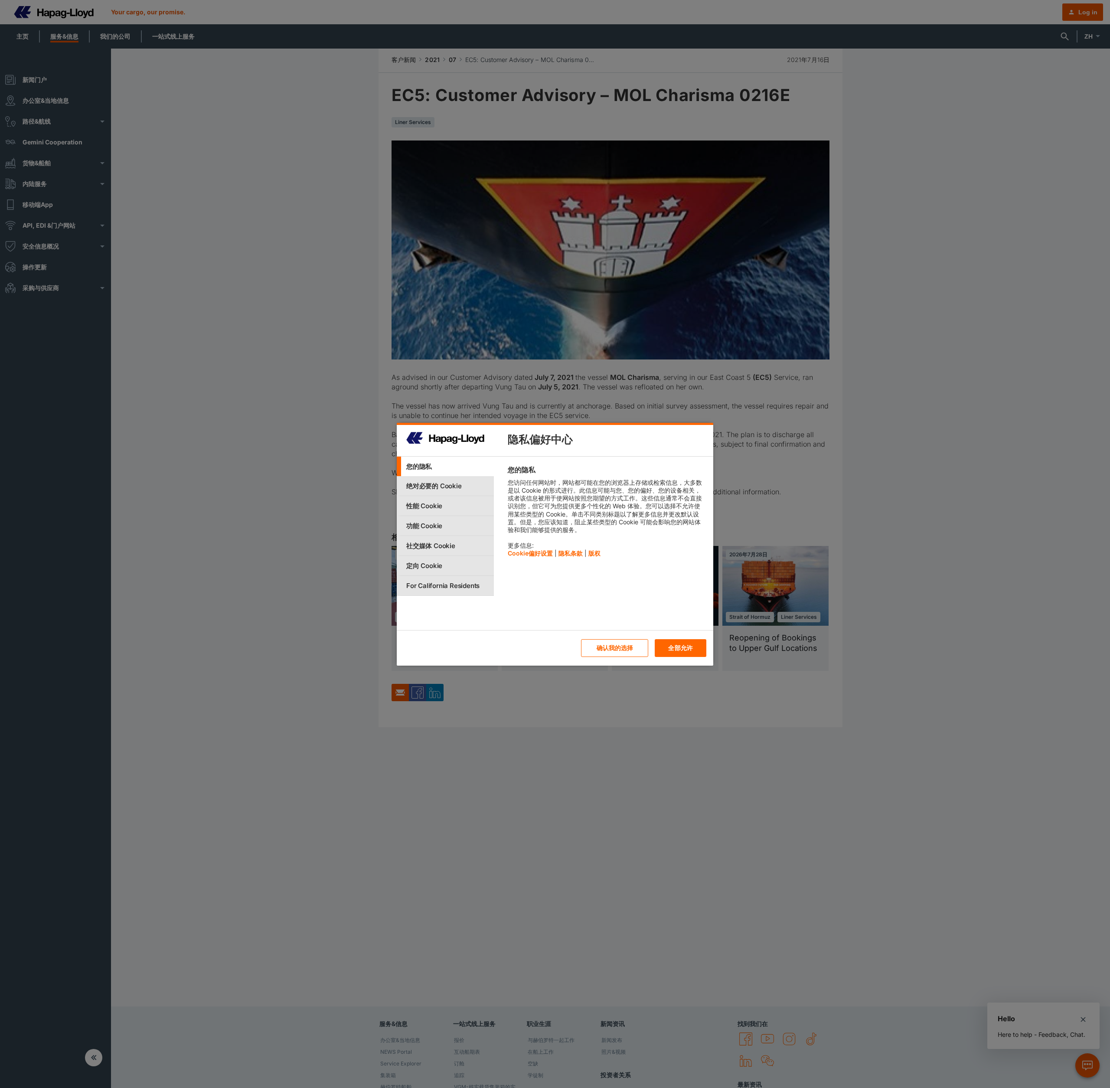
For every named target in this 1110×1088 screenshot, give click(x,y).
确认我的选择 (615, 647)
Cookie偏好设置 (530, 553)
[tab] (445, 466)
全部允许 (680, 647)
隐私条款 (570, 553)
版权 (594, 553)
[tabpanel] (606, 513)
